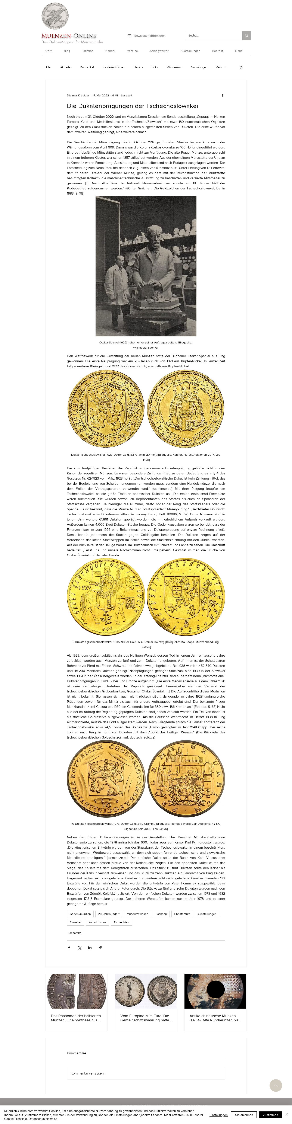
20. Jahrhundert (108, 914)
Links (155, 67)
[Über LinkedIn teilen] (90, 947)
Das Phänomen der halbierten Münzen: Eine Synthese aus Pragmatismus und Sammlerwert (76, 1018)
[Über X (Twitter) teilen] (79, 947)
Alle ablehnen (244, 1115)
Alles (49, 67)
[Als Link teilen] (100, 947)
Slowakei (75, 922)
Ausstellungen (207, 914)
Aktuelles (66, 67)
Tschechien (121, 922)
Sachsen (161, 914)
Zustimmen (270, 1115)
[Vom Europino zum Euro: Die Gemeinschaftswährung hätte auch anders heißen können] (146, 991)
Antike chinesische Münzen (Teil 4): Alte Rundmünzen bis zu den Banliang (214, 1018)
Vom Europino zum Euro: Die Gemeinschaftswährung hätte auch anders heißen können (144, 1018)
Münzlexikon (174, 67)
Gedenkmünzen (80, 914)
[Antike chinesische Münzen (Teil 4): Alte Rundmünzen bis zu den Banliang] (215, 991)
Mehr (219, 67)
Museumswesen (137, 914)
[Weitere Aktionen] (222, 95)
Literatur (138, 67)
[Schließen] (286, 1115)
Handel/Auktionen (113, 67)
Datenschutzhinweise (43, 1119)
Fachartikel (87, 67)
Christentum (182, 914)
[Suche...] (246, 35)
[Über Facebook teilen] (69, 947)
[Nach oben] (276, 1085)
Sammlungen (199, 67)
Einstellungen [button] (218, 1115)
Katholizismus (97, 922)
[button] (241, 52)
